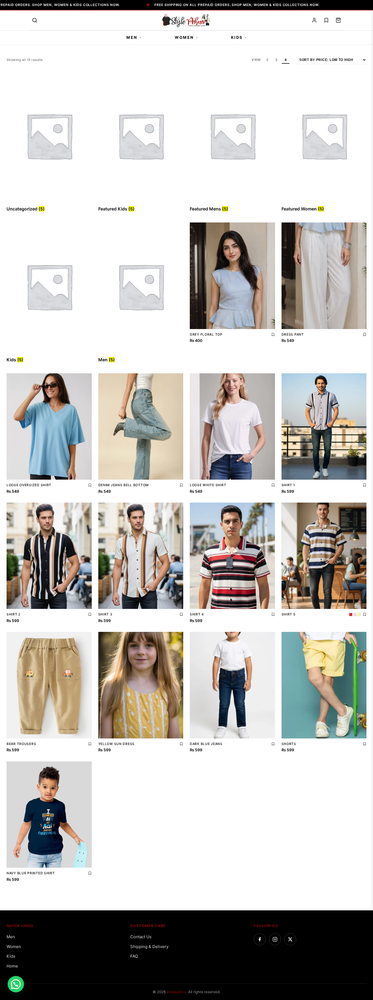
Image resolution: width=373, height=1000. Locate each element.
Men (131, 37)
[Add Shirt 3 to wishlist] (181, 614)
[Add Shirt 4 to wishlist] (273, 614)
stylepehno (176, 992)
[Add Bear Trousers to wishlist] (90, 744)
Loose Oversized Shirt (29, 485)
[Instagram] (275, 939)
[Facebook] (260, 939)
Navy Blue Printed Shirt (31, 873)
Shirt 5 (288, 614)
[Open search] (34, 20)
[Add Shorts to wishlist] (364, 744)
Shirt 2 (13, 614)
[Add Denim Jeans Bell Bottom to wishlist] (181, 485)
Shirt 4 (197, 614)
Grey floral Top (206, 334)
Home (12, 966)
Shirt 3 (105, 614)
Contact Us (141, 936)
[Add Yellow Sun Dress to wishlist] (181, 744)
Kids (237, 37)
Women (184, 37)
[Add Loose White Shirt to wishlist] (273, 485)
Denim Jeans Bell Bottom (123, 485)
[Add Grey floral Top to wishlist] (273, 334)
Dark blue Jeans (206, 744)
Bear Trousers (21, 744)
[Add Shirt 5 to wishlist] (364, 614)
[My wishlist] (326, 20)
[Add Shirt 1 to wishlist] (364, 485)
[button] (16, 984)
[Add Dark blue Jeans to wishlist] (273, 744)
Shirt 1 (288, 485)
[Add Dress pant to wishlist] (364, 334)
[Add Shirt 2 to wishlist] (90, 614)
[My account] (314, 20)
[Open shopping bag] (338, 20)
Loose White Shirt (208, 485)
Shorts (289, 744)
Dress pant (293, 334)
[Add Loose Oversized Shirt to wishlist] (90, 485)
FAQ (134, 956)
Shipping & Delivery (149, 946)
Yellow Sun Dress (116, 744)
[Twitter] (290, 939)
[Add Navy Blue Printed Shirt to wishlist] (90, 873)
